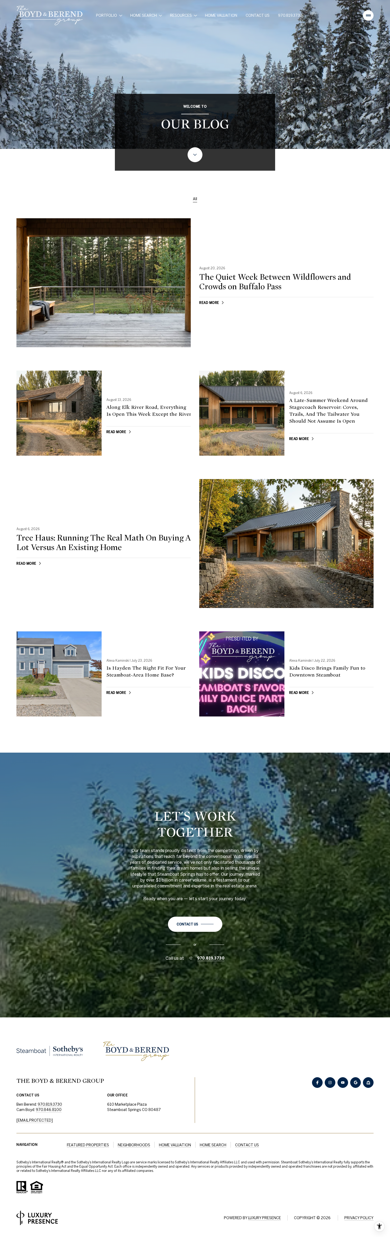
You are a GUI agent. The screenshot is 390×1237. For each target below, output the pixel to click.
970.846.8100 (49, 1110)
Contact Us (258, 15)
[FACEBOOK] (317, 1082)
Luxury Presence (264, 1218)
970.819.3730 (290, 15)
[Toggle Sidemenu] (368, 15)
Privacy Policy (359, 1218)
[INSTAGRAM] (330, 1082)
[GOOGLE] (355, 1082)
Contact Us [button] (247, 1145)
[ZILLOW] (368, 1082)
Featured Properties (88, 1145)
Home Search (213, 1145)
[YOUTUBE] (342, 1082)
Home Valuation (221, 15)
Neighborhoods (134, 1145)
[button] (195, 924)
